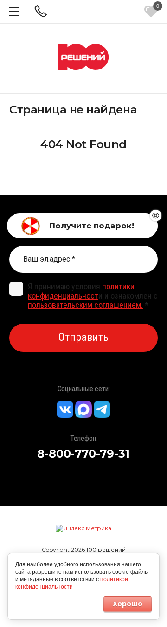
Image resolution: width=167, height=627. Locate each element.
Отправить (83, 337)
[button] (14, 11)
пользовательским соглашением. (85, 305)
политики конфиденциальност (81, 291)
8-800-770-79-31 (83, 453)
